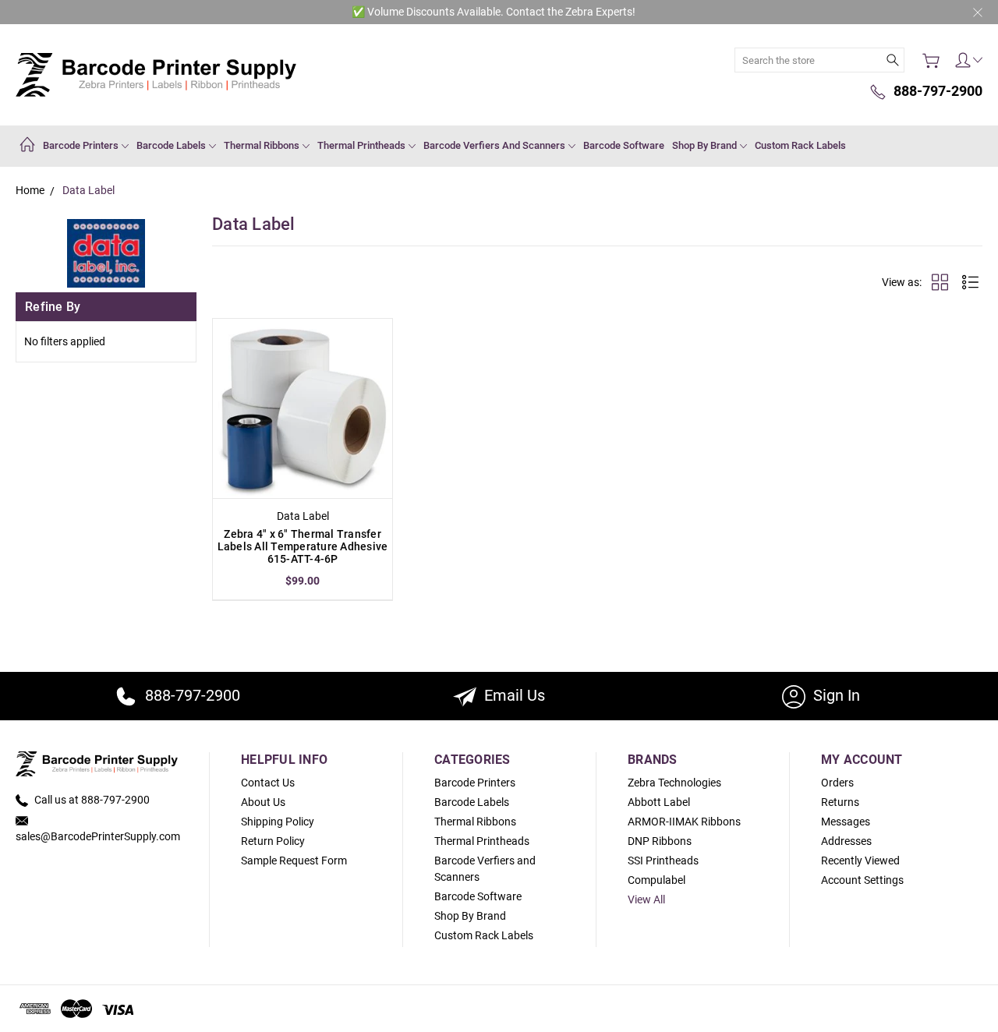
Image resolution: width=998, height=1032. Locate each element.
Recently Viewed (860, 860)
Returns (840, 802)
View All (646, 899)
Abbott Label (659, 802)
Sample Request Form (294, 860)
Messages (845, 821)
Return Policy (273, 841)
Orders (837, 782)
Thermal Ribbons (263, 145)
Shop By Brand (705, 145)
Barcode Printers (82, 145)
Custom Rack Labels (800, 145)
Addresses (846, 841)
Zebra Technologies (674, 782)
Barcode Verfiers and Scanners (495, 145)
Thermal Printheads (362, 145)
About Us (263, 802)
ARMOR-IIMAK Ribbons (684, 821)
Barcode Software (623, 145)
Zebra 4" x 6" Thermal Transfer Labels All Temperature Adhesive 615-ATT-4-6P (303, 546)
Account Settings (862, 880)
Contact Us (268, 782)
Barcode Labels (172, 145)
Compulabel (656, 880)
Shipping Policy (277, 821)
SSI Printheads (663, 860)
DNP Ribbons (660, 841)
